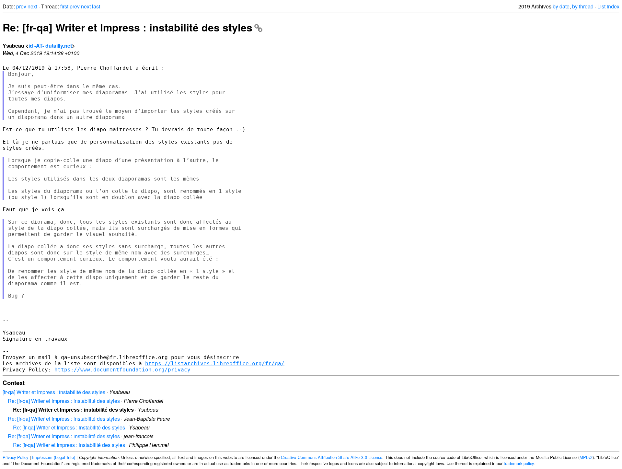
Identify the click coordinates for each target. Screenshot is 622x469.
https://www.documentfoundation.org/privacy (122, 370)
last (96, 6)
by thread (582, 6)
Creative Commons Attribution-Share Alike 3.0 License (331, 457)
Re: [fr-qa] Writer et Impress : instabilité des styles (127, 27)
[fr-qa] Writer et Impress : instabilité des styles (54, 392)
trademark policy (519, 463)
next (32, 6)
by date (561, 6)
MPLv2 (586, 457)
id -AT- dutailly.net (50, 45)
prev (21, 6)
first (64, 6)
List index (608, 6)
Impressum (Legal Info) (53, 457)
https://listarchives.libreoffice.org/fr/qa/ (214, 363)
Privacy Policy (15, 457)
